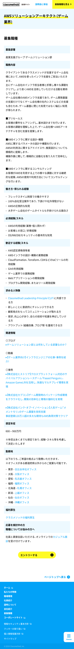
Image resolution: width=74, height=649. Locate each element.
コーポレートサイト (13, 617)
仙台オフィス (22, 497)
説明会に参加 (41, 4)
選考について (10, 604)
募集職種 (8, 613)
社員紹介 (8, 600)
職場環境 (8, 596)
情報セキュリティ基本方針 (16, 623)
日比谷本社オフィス (25, 469)
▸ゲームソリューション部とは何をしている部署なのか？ (36, 344)
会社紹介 (8, 609)
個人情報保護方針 (12, 633)
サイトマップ (10, 638)
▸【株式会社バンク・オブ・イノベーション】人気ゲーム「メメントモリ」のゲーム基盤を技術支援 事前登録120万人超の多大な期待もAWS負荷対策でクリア (37, 412)
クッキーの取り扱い (13, 628)
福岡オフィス (22, 483)
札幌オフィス (24, 488)
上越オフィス (22, 492)
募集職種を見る (62, 4)
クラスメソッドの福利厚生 (20, 517)
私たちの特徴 (10, 591)
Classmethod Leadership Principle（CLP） (31, 298)
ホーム (7, 587)
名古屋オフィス (23, 478)
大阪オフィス (22, 474)
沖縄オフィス (22, 502)
